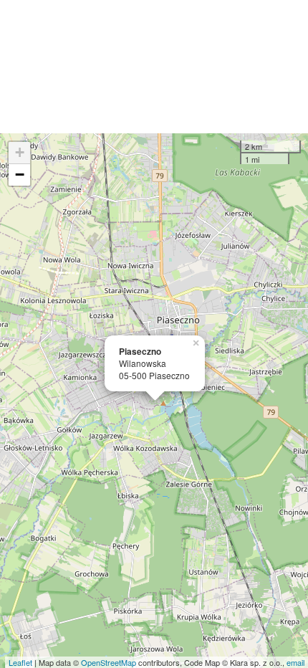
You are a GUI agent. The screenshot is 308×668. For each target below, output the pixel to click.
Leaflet (20, 662)
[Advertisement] (154, 66)
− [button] (19, 174)
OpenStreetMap (108, 662)
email (295, 662)
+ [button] (19, 152)
